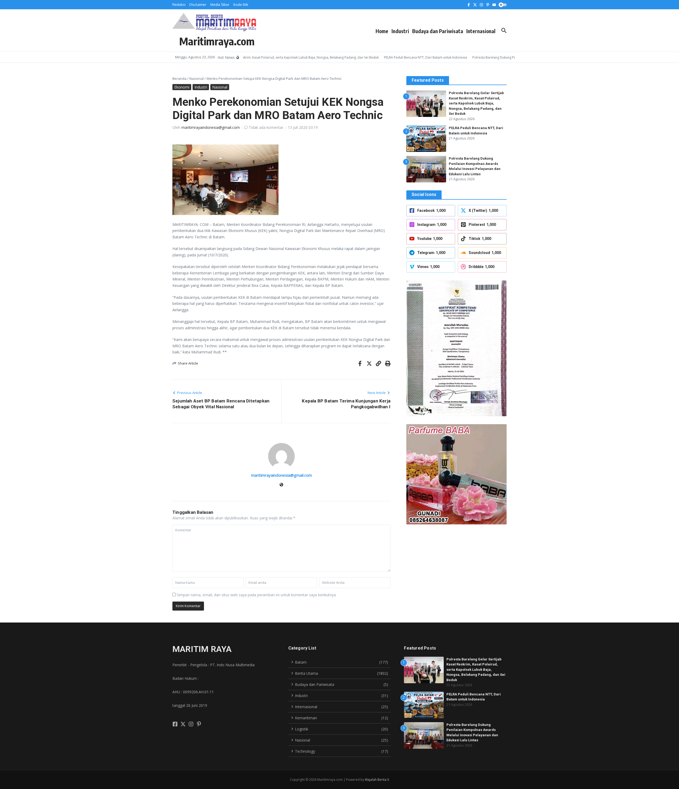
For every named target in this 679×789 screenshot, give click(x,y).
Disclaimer (197, 4)
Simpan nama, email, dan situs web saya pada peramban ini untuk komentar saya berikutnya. (257, 594)
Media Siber (219, 4)
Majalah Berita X (377, 779)
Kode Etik (240, 4)
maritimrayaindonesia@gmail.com (210, 127)
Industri (400, 31)
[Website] (281, 485)
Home (382, 31)
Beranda (179, 78)
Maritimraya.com (217, 41)
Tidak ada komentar (266, 127)
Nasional (196, 78)
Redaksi (178, 4)
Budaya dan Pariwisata (437, 31)
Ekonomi (181, 87)
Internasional (480, 31)
